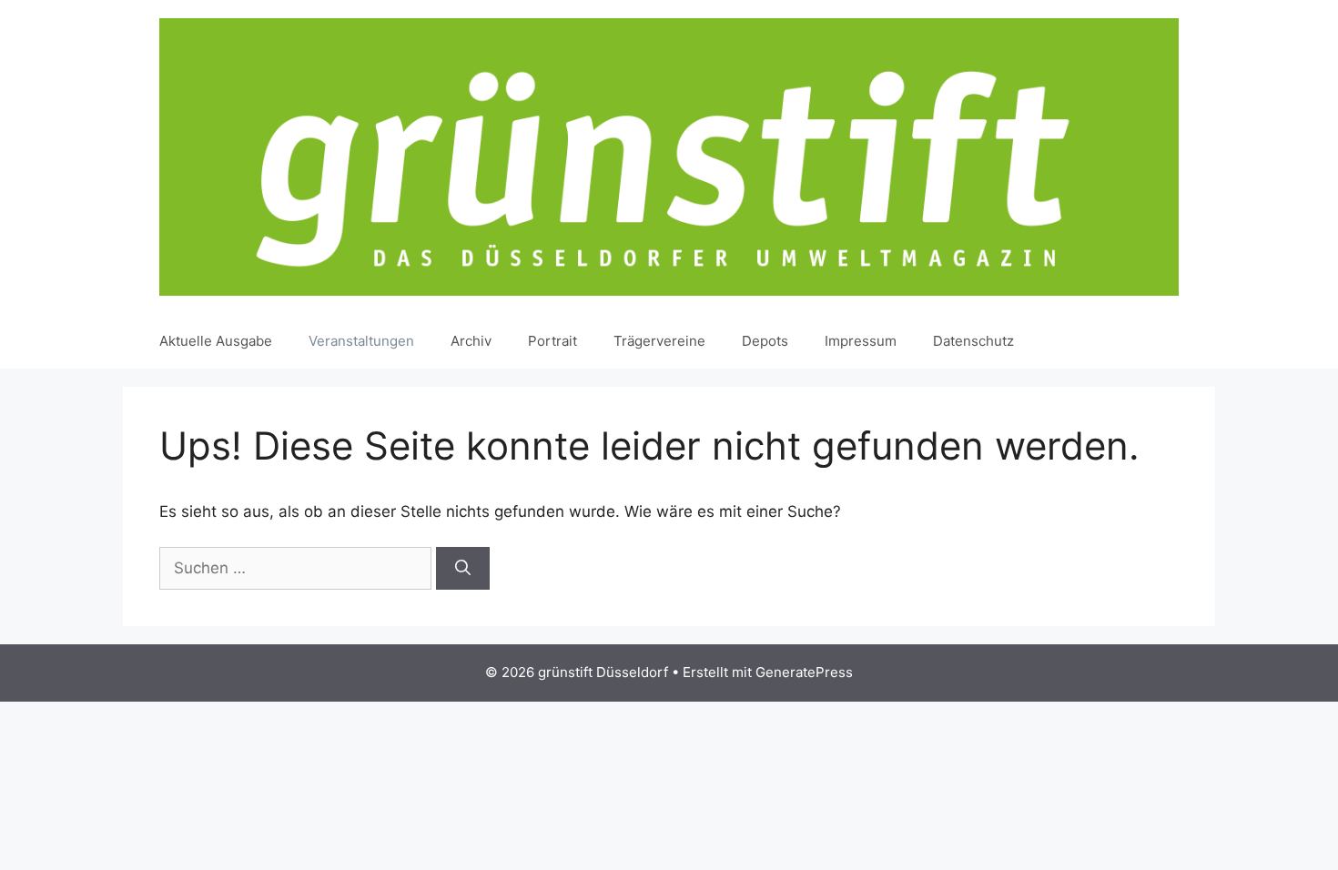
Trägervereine (659, 340)
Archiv (471, 340)
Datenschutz (973, 340)
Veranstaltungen (361, 340)
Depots (765, 340)
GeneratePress (804, 672)
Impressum (861, 340)
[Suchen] (463, 569)
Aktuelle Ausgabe (215, 340)
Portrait (552, 340)
